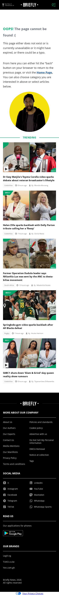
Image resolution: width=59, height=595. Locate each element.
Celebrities (8, 185)
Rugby (6, 333)
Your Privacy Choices (32, 593)
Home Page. (45, 72)
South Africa (9, 285)
